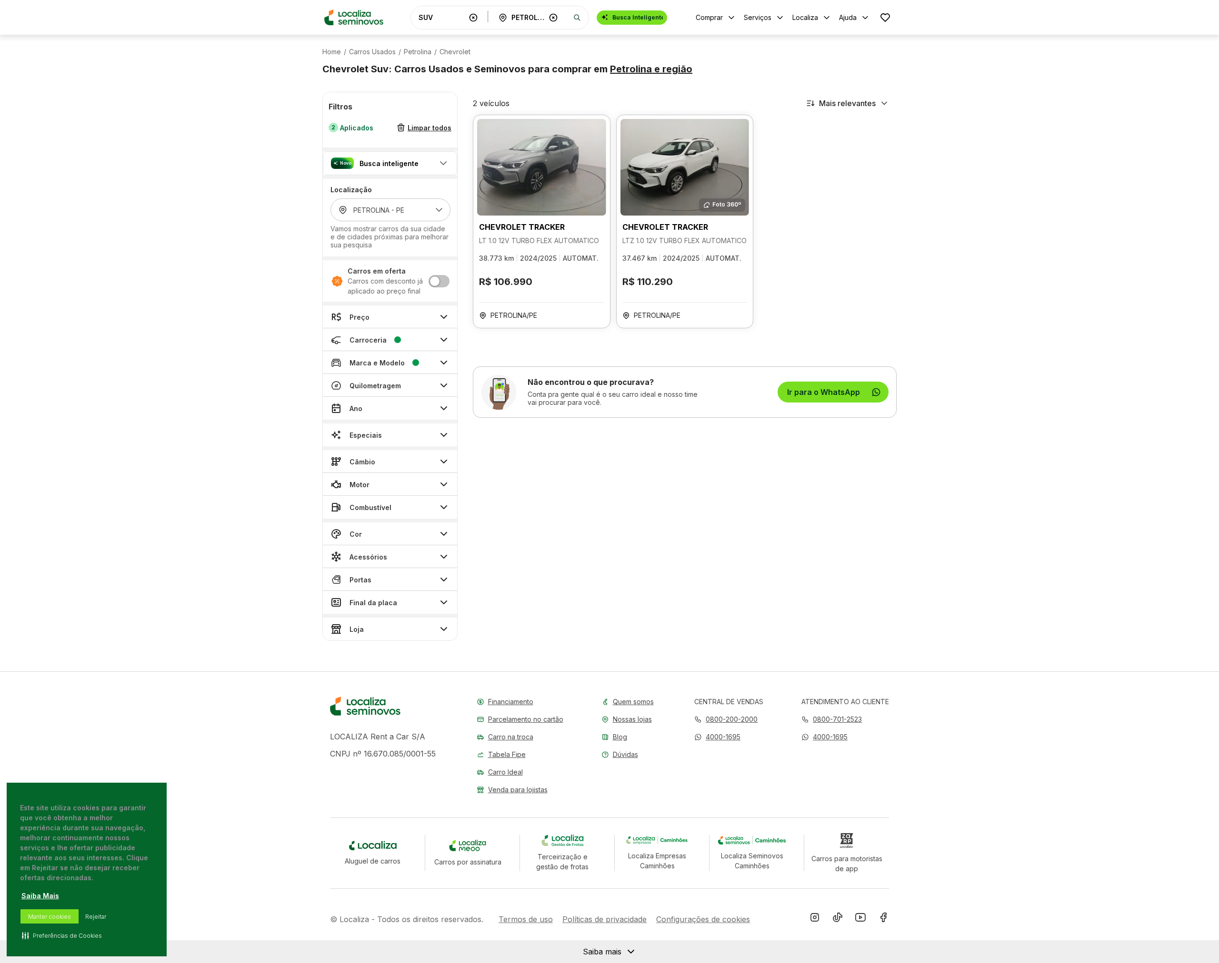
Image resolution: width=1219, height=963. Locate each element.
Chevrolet (455, 52)
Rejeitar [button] (95, 916)
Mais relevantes (847, 103)
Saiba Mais (40, 896)
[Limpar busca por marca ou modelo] (473, 17)
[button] (390, 163)
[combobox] (442, 17)
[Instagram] (814, 919)
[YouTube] (860, 919)
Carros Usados (372, 52)
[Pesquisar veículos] (577, 17)
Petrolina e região (651, 69)
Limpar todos (429, 128)
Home (331, 52)
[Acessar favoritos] (885, 17)
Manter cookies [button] (49, 916)
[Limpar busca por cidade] (553, 17)
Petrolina (417, 52)
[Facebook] (883, 919)
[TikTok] (837, 919)
